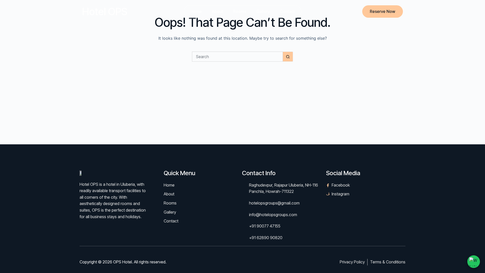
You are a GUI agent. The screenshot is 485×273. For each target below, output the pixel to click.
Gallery (263, 11)
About (217, 11)
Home (196, 11)
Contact (287, 11)
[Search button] (288, 57)
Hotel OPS (104, 11)
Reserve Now (382, 11)
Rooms (239, 11)
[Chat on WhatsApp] (473, 261)
